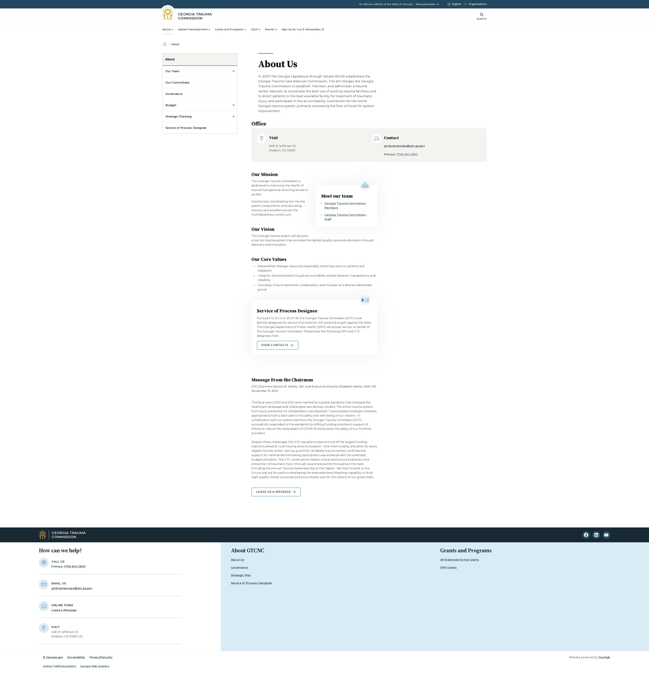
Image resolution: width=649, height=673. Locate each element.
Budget (170, 105)
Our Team (172, 71)
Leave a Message (63, 610)
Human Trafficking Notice (59, 666)
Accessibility (76, 657)
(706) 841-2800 (407, 154)
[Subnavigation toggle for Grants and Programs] (247, 29)
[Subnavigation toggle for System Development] (211, 29)
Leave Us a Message (273, 491)
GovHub (604, 657)
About (170, 59)
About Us (237, 559)
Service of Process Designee (186, 127)
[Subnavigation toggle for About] (174, 29)
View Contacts (275, 345)
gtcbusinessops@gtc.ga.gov (404, 146)
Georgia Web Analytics (95, 666)
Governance (174, 94)
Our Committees (177, 82)
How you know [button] (425, 4)
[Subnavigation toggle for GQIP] (261, 29)
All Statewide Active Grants (459, 559)
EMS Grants (448, 567)
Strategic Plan (241, 575)
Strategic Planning (178, 116)
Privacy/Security (100, 657)
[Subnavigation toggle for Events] (278, 29)
